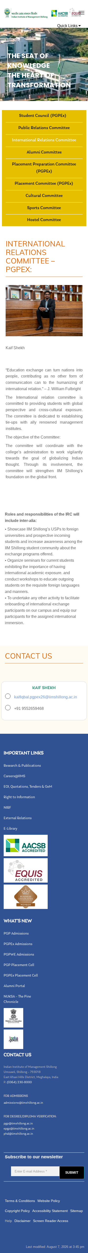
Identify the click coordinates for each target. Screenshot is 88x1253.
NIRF (7, 808)
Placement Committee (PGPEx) (44, 184)
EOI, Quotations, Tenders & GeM (28, 787)
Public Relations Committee (44, 128)
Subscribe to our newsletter (34, 1156)
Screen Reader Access (50, 1221)
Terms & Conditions (20, 1201)
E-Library (10, 829)
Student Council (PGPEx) (42, 116)
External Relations (18, 818)
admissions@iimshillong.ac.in (23, 1102)
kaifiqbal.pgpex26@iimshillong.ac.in (45, 697)
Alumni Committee (44, 152)
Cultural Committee (44, 196)
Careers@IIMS (14, 776)
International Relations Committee (44, 140)
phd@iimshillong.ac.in (18, 1133)
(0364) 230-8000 (19, 1082)
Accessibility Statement (50, 1211)
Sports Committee (44, 208)
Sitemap (76, 1211)
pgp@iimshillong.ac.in (18, 1123)
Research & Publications (22, 766)
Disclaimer (22, 1221)
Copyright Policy (17, 1211)
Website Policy (48, 1201)
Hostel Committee (44, 220)
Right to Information (19, 797)
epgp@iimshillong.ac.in (19, 1128)
